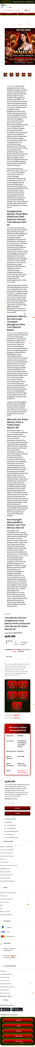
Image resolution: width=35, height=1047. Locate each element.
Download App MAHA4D (8, 893)
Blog (1, 905)
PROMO (18, 1020)
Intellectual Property (7, 856)
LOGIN (9, 13)
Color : (9, 656)
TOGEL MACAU (5, 977)
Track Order (4, 862)
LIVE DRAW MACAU (6, 974)
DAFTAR (17, 808)
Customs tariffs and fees (8, 865)
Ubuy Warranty (5, 878)
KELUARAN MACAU (6, 984)
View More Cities (5, 996)
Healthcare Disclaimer (7, 881)
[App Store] (5, 1010)
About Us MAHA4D (6, 847)
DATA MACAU (4, 990)
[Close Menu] (2, 7)
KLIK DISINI (16, 718)
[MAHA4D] (8, 7)
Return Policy (4, 902)
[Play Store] (17, 1010)
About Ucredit (5, 911)
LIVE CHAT (18, 1041)
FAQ (1, 908)
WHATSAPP (18, 1036)
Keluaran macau (12, 333)
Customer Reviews (6, 899)
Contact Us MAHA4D (7, 850)
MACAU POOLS (5, 993)
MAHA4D (7, 614)
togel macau (23, 556)
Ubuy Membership (6, 875)
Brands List (3, 896)
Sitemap (3, 859)
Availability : (8, 650)
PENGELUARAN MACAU (7, 987)
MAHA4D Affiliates (6, 915)
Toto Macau (11, 86)
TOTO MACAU (4, 981)
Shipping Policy (5, 869)
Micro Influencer (5, 872)
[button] (28, 23)
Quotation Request (6, 853)
